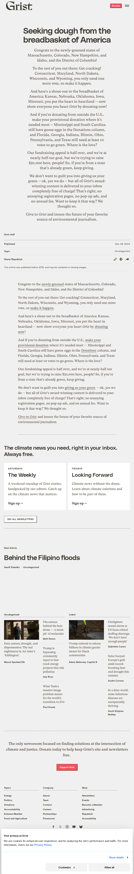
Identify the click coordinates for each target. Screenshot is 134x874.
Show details (116, 857)
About (46, 795)
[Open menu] (127, 6)
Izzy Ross (48, 676)
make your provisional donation (58, 120)
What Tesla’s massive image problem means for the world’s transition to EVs (53, 694)
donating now (94, 106)
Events (85, 800)
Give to (36, 214)
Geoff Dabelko (12, 567)
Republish (87, 813)
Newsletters (88, 795)
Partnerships (50, 813)
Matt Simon (49, 638)
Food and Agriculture (15, 818)
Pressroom (49, 818)
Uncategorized (122, 251)
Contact (47, 804)
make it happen (78, 83)
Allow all (109, 867)
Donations (82, 130)
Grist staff (9, 234)
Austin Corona (116, 680)
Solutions (9, 804)
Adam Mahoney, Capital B (83, 662)
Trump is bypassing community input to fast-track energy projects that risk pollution (53, 660)
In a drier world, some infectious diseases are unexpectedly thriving (118, 698)
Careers (47, 809)
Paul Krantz (49, 707)
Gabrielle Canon (117, 646)
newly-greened (72, 50)
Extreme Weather (13, 813)
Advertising (88, 809)
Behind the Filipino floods (42, 557)
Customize (65, 867)
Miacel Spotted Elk (14, 662)
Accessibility (89, 818)
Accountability (12, 809)
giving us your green (80, 388)
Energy (8, 795)
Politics (8, 800)
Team (46, 800)
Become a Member (92, 804)
